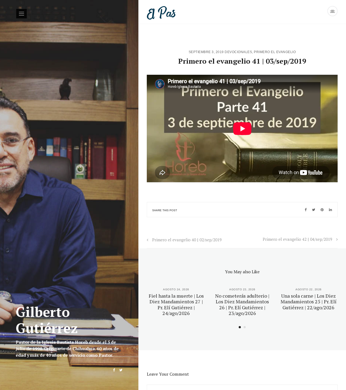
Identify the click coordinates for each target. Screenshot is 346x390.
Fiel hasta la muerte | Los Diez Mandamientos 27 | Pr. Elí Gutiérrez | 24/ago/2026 (176, 304)
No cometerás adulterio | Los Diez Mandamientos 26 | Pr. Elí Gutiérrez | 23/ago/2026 (242, 304)
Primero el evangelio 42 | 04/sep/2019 (297, 239)
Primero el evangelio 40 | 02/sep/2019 (187, 239)
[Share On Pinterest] (322, 209)
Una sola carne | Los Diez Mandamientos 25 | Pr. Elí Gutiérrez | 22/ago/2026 (309, 301)
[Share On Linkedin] (330, 209)
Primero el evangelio (275, 52)
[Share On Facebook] (305, 209)
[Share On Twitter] (313, 209)
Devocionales (238, 52)
